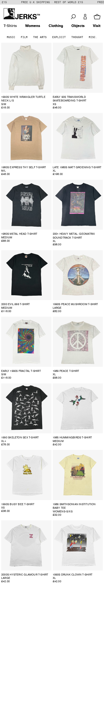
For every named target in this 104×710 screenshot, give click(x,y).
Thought (77, 37)
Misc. (93, 37)
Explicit (59, 37)
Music (11, 37)
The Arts (40, 37)
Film (24, 37)
